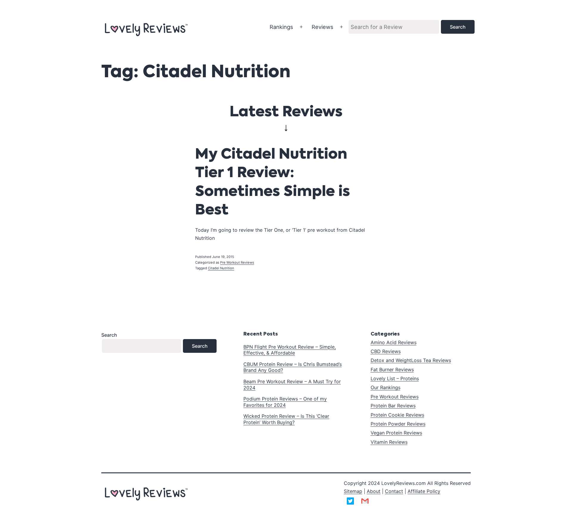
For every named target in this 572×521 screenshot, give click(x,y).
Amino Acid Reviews (393, 342)
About (373, 491)
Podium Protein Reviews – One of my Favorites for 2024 (285, 402)
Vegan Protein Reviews (396, 433)
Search (109, 335)
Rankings (281, 27)
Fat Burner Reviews (392, 369)
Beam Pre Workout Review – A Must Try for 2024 (292, 384)
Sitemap (353, 491)
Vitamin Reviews (389, 442)
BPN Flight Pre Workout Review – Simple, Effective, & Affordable (289, 350)
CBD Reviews (386, 351)
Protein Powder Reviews (398, 424)
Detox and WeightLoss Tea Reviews (411, 360)
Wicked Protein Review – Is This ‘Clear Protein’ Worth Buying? (286, 419)
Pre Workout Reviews (237, 262)
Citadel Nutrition (221, 268)
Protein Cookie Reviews (397, 415)
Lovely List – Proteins (395, 378)
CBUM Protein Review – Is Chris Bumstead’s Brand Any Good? (292, 367)
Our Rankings (385, 387)
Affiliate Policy (424, 491)
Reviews (322, 27)
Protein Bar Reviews (393, 406)
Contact (394, 491)
